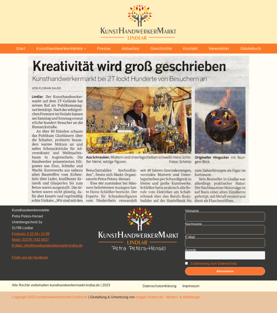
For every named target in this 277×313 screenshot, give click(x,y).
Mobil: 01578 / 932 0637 (30, 239)
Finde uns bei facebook (30, 257)
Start (20, 48)
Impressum (190, 286)
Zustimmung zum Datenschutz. (214, 263)
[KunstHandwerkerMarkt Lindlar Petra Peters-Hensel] (138, 22)
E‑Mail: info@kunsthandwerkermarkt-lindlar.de (47, 245)
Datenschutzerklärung (159, 286)
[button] (85, 48)
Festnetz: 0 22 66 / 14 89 (31, 234)
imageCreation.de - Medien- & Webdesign (168, 297)
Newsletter (219, 48)
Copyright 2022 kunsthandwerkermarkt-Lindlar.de (49, 297)
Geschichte (161, 48)
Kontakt (190, 48)
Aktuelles (130, 48)
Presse (104, 48)
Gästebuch (250, 48)
